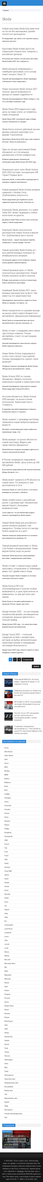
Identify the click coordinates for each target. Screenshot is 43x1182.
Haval (6, 879)
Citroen (6, 813)
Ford (6, 852)
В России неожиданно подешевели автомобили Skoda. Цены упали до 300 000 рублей (20, 462)
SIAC (6, 1029)
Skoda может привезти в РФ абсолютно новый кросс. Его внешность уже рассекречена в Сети (21, 482)
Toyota (6, 1052)
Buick (6, 786)
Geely (6, 863)
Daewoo (7, 821)
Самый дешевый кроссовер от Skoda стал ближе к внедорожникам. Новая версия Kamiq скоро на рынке (20, 548)
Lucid (6, 948)
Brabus (6, 778)
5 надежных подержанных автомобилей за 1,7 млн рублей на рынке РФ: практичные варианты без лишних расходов (28, 729)
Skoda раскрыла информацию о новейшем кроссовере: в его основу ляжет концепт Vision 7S (19, 72)
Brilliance (7, 782)
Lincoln (6, 944)
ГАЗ (5, 1094)
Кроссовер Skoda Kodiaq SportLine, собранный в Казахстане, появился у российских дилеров (20, 51)
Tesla (6, 1048)
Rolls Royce (8, 1021)
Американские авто (11, 1083)
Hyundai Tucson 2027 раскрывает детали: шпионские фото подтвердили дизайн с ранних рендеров (26, 716)
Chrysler (7, 809)
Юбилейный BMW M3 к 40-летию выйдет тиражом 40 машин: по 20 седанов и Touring (26, 681)
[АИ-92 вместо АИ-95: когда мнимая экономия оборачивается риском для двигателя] (8, 705)
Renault (7, 1013)
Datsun (6, 825)
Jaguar (6, 909)
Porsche (7, 998)
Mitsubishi (7, 975)
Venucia (7, 1056)
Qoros (6, 1002)
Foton (6, 855)
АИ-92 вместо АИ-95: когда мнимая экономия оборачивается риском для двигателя (27, 704)
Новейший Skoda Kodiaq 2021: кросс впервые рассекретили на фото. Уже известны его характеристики (19, 293)
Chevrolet (7, 805)
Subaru (6, 1040)
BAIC (6, 767)
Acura (6, 748)
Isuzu (6, 902)
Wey (5, 1067)
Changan (7, 798)
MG (5, 967)
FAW (6, 840)
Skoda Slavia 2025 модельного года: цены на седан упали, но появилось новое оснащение (19, 112)
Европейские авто (10, 1098)
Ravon (6, 1009)
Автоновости (8, 1075)
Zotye (6, 1071)
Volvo (6, 1063)
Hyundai (7, 894)
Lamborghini (8, 925)
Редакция (20, 1171)
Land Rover (8, 929)
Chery (6, 802)
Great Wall (8, 871)
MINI (6, 971)
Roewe (6, 1017)
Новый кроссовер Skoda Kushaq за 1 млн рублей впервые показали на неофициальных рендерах (19, 253)
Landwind (7, 932)
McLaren (7, 959)
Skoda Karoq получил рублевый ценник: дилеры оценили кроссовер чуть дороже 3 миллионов (21, 132)
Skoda (6, 1033)
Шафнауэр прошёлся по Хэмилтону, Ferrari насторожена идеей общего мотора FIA (27, 692)
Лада (6, 1106)
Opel (6, 986)
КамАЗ (6, 1102)
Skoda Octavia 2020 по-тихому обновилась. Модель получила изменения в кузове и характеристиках (21, 379)
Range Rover (9, 1006)
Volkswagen (8, 1060)
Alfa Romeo (8, 752)
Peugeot (7, 994)
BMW (6, 775)
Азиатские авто (9, 1079)
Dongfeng (7, 832)
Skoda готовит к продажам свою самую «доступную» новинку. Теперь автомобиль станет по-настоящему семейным (21, 334)
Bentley (7, 771)
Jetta (6, 917)
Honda (6, 886)
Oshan (6, 990)
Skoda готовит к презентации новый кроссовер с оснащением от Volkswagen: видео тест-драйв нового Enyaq (21, 568)
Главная (6, 10)
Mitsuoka (7, 979)
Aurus (6, 763)
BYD (5, 790)
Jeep (6, 913)
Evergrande (8, 836)
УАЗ (5, 1117)
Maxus (6, 952)
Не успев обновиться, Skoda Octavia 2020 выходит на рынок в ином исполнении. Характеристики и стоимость (19, 400)
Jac (5, 906)
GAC (6, 859)
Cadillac (7, 794)
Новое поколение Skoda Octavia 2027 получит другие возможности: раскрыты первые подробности (19, 92)
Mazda (6, 956)
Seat (6, 1025)
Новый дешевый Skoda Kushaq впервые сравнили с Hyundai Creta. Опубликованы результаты (21, 192)
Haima (6, 875)
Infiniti (6, 898)
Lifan (6, 940)
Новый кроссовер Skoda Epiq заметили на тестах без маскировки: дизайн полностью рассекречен (20, 31)
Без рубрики (8, 1086)
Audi (5, 759)
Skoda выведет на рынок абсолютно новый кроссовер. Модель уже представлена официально (19, 442)
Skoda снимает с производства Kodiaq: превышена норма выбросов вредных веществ (20, 422)
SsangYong (8, 1036)
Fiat (5, 848)
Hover (6, 890)
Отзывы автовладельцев (13, 1113)
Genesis (7, 867)
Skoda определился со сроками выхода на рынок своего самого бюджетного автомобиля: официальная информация (21, 313)
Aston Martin (8, 755)
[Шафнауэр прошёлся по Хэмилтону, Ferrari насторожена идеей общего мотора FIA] (8, 694)
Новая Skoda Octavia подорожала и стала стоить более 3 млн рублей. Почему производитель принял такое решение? (20, 357)
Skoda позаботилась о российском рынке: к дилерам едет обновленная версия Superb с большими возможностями (20, 504)
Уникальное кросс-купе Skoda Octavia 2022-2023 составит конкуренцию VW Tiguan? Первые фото (20, 172)
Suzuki (6, 1044)
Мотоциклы (8, 1110)
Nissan (6, 983)
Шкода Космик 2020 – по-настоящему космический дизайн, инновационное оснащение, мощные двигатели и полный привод (20, 615)
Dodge (6, 829)
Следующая (27, 659)
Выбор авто (8, 1090)
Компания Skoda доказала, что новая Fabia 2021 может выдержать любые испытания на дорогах (20, 212)
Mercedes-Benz (9, 963)
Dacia (6, 817)
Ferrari (6, 844)
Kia (5, 921)
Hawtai (6, 882)
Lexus (6, 936)
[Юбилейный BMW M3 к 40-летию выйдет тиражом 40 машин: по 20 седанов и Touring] (8, 683)
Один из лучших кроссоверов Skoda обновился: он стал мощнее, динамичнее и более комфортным (19, 152)
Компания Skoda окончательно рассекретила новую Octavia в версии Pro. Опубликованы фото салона (20, 233)
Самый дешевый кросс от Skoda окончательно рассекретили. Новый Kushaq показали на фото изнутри (19, 273)
